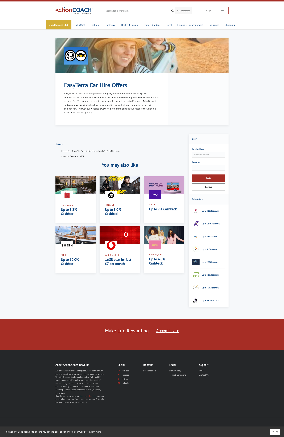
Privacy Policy (175, 371)
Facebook (126, 375)
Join (222, 10)
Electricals (110, 24)
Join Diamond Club (58, 24)
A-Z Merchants (183, 10)
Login (208, 10)
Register (208, 187)
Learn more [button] (95, 431)
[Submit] (172, 10)
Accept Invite (167, 330)
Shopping (230, 24)
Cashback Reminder (88, 396)
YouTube (125, 371)
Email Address (198, 149)
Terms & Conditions (177, 375)
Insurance (214, 24)
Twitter (125, 379)
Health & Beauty (129, 24)
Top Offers (79, 24)
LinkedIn (125, 383)
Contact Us (204, 375)
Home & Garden (151, 24)
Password (196, 162)
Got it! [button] (275, 431)
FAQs (201, 371)
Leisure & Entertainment (190, 24)
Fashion (95, 24)
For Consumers (149, 371)
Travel (168, 24)
